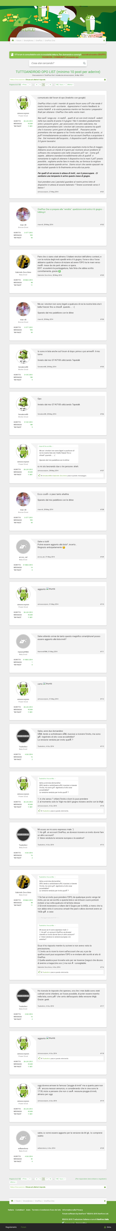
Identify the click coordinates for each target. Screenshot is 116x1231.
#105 (102, 367)
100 (57, 85)
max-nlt (40, 225)
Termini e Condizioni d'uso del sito (46, 1210)
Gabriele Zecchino (45, 275)
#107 (102, 471)
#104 (102, 319)
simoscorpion (68, 75)
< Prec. (24, 85)
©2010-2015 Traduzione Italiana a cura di (85, 1219)
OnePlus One (50, 75)
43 (32, 1159)
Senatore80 (42, 367)
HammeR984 (42, 652)
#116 (102, 967)
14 (32, 567)
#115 (102, 845)
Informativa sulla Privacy (72, 1210)
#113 (102, 746)
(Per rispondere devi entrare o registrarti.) (91, 1179)
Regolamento (11, 1227)
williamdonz (42, 1148)
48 (32, 283)
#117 (102, 1006)
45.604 (30, 124)
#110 (102, 604)
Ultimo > (70, 85)
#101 (102, 192)
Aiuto (28, 1210)
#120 (102, 1148)
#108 (102, 509)
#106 (102, 414)
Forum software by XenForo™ (85, 1214)
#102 (102, 225)
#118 (102, 1053)
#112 (102, 699)
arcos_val (41, 557)
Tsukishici (41, 746)
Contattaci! (20, 1210)
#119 (102, 1101)
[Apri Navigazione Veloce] (104, 40)
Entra (109, 1227)
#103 (102, 275)
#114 (102, 806)
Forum (23, 1227)
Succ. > (62, 85)
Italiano (11, 1210)
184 (31, 377)
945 (31, 235)
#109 (102, 557)
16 (32, 757)
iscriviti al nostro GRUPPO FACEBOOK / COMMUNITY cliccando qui (74, 55)
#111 (102, 652)
